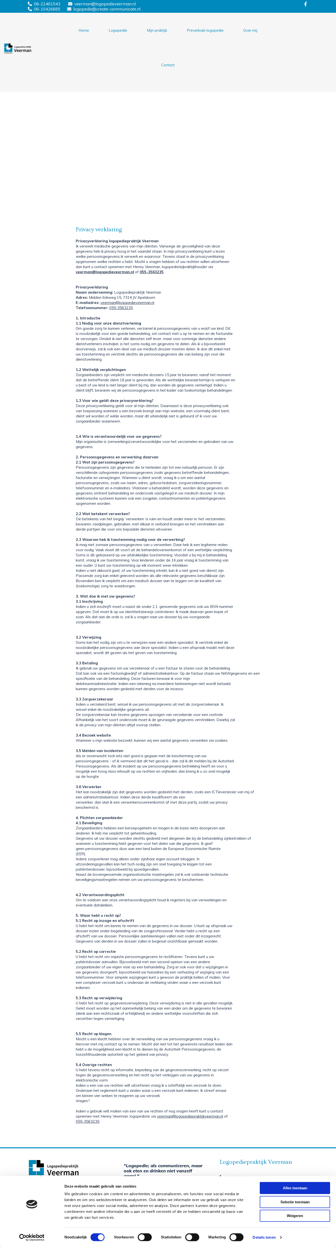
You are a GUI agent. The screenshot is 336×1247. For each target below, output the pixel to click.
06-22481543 (47, 3)
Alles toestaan (295, 1188)
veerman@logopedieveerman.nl (105, 3)
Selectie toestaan (295, 1202)
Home (83, 30)
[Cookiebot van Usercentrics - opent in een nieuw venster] (31, 1237)
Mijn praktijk (157, 30)
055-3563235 (152, 272)
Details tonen (264, 1237)
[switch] (145, 1237)
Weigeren (295, 1216)
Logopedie (118, 30)
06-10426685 (47, 9)
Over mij (250, 30)
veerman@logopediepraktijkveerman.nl (190, 1116)
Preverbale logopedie (205, 30)
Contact (168, 65)
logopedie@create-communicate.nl (106, 9)
